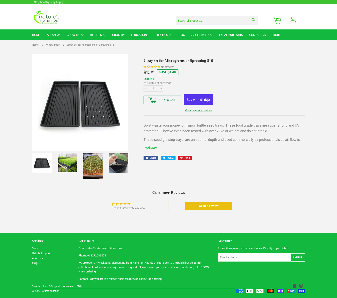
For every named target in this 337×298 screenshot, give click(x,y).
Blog (181, 34)
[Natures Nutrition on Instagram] (301, 286)
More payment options (198, 110)
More (276, 34)
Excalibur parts (231, 34)
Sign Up (297, 257)
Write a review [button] (209, 206)
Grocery (118, 34)
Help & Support (41, 253)
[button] (152, 66)
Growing (74, 34)
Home (36, 34)
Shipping (149, 78)
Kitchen (96, 34)
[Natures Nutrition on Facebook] (295, 286)
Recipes (162, 34)
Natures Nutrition (50, 290)
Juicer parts (200, 34)
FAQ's (35, 263)
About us (37, 258)
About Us (53, 34)
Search (36, 248)
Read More (150, 147)
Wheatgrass (53, 44)
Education (139, 34)
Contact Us (257, 34)
